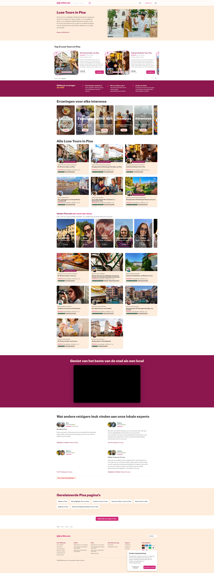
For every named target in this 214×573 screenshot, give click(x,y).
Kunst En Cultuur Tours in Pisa (121, 501)
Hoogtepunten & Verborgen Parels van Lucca (140, 199)
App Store (110, 544)
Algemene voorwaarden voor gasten (80, 550)
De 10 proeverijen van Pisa (66, 167)
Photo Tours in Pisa (141, 501)
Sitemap (82, 560)
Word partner (60, 554)
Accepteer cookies (149, 567)
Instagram (127, 546)
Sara (124, 424)
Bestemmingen (61, 550)
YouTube (127, 548)
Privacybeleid (71, 560)
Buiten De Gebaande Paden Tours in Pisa (85, 506)
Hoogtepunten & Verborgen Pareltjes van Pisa (107, 167)
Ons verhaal (60, 544)
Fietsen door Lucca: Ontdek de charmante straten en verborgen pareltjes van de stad (105, 276)
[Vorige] (152, 78)
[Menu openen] (155, 3)
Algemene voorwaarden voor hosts (97, 550)
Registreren (148, 3)
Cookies (78, 560)
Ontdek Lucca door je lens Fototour (69, 308)
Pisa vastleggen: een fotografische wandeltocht (69, 200)
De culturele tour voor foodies (101, 308)
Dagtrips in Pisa (63, 506)
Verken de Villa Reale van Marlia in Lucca (139, 275)
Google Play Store (113, 546)
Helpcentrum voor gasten (81, 544)
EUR (140, 3)
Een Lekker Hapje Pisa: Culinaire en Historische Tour (103, 200)
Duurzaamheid (61, 548)
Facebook (127, 544)
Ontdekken (99, 72)
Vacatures (59, 546)
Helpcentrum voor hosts (97, 544)
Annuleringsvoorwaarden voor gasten (80, 547)
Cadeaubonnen (61, 552)
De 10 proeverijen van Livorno (67, 341)
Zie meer (65, 244)
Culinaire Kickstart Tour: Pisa (135, 167)
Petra (73, 424)
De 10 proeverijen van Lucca (67, 275)
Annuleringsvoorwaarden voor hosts (97, 547)
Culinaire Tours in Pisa (100, 501)
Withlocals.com (64, 560)
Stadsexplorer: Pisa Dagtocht (101, 341)
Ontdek (66, 130)
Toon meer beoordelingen (65, 478)
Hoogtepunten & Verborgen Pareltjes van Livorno (139, 309)
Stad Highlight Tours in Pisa (80, 501)
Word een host (95, 553)
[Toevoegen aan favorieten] (87, 146)
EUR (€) (151, 536)
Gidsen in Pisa (62, 501)
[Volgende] (155, 78)
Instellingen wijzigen (135, 567)
